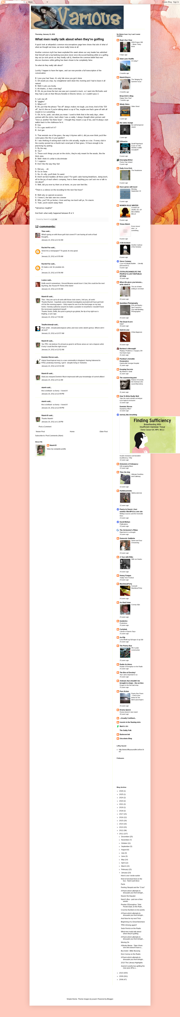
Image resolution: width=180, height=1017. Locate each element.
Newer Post (40, 432)
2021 (121, 804)
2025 (121, 794)
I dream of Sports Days (128, 631)
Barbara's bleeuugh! (128, 349)
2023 (121, 801)
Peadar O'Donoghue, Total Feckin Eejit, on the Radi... (132, 906)
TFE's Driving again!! (129, 925)
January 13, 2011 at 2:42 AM (52, 240)
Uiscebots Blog (126, 739)
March (123, 866)
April (123, 863)
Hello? (122, 324)
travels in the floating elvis (130, 722)
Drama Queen (125, 710)
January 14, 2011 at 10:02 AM (52, 366)
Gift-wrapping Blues (126, 466)
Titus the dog (125, 472)
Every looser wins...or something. (135, 228)
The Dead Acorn (126, 322)
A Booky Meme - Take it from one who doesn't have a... (131, 947)
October (124, 843)
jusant (94, 999)
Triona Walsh (125, 224)
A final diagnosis (136, 332)
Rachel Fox (45, 248)
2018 (121, 811)
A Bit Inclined (125, 243)
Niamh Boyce (125, 77)
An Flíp (122, 637)
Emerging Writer (126, 160)
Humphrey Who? (125, 409)
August (124, 850)
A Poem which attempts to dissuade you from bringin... (132, 892)
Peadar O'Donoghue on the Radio (131, 666)
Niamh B (44, 297)
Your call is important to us (129, 675)
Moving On (125, 942)
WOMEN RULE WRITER (129, 205)
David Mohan (125, 522)
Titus (43, 231)
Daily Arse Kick (126, 168)
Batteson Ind (125, 734)
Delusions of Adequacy (129, 464)
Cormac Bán (135, 604)
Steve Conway (125, 261)
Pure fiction (124, 691)
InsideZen (123, 621)
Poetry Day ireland (126, 162)
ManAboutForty (126, 584)
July (123, 853)
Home (72, 432)
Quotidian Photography (129, 303)
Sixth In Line (124, 330)
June (123, 856)
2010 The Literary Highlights (132, 963)
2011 (121, 834)
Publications (124, 524)
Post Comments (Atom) (54, 436)
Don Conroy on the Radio (130, 954)
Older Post (104, 432)
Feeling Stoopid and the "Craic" (133, 887)
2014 (121, 824)
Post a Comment (45, 427)
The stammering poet (128, 378)
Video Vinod (135, 106)
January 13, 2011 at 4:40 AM (52, 289)
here (85, 45)
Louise (44, 280)
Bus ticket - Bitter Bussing (130, 951)
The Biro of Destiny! (128, 673)
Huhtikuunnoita (126, 491)
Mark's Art (124, 726)
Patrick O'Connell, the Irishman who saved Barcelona (137, 382)
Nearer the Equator (128, 896)
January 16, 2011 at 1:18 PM (52, 422)
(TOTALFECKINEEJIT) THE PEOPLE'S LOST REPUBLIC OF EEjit (131, 274)
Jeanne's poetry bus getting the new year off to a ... (133, 967)
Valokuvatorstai (136, 493)
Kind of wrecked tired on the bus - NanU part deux (131, 880)
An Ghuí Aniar (125, 603)
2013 (121, 827)
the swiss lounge (126, 123)
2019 (121, 807)
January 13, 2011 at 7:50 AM (52, 317)
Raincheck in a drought (127, 532)
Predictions (123, 623)
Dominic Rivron (47, 357)
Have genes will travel (128, 187)
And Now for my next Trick (131, 918)
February (125, 869)
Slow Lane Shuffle (127, 59)
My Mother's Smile (126, 371)
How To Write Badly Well (129, 396)
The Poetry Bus (126, 646)
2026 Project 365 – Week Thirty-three (137, 44)
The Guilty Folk (125, 730)
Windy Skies (125, 104)
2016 (121, 817)
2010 (121, 973)
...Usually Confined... (128, 718)
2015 (121, 821)
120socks (124, 141)
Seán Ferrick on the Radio (131, 928)
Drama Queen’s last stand (129, 712)
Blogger (110, 999)
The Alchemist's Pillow (129, 530)
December (125, 837)
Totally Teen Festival (127, 578)
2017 (121, 814)
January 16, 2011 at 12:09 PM (52, 394)
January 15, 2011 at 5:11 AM (52, 380)
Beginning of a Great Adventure (133, 922)
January (124, 873)
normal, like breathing (128, 415)
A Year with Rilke (126, 557)
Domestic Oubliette (127, 538)
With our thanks (136, 559)
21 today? (134, 61)
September (125, 846)
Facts (123, 884)
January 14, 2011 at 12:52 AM (52, 350)
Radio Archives (126, 664)
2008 (121, 980)
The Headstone (136, 170)
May (123, 860)
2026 (121, 791)
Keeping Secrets (126, 369)
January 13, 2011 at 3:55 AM (52, 256)
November (125, 840)
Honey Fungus (125, 576)
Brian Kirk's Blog (126, 96)
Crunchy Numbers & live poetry (133, 910)
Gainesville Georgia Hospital (129, 363)
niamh (43, 387)
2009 (121, 976)
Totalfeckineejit (47, 325)
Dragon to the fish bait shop (129, 685)
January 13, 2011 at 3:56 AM (52, 273)
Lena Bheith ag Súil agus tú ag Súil (131, 639)
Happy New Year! (126, 98)
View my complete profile (56, 449)
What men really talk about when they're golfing (69, 39)
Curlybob (123, 629)
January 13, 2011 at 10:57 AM (52, 333)
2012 (121, 830)
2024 (121, 798)
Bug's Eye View (126, 40)
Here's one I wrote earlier (130, 876)
